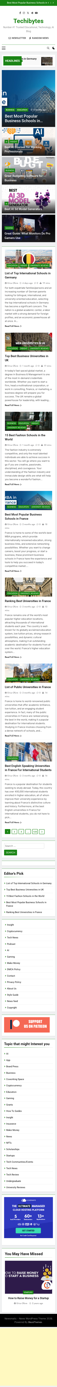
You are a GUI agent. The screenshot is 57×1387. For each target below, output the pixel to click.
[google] (32, 13)
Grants (9, 1104)
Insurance (11, 1123)
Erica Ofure (12, 283)
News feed (12, 1001)
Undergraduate (13, 1181)
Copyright (12, 1007)
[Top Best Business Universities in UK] (43, 63)
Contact (11, 975)
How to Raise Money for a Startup (28, 1298)
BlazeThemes (35, 1322)
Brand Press (12, 1066)
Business (10, 109)
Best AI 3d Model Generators (23, 209)
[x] (28, 13)
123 (35, 831)
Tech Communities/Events (19, 1162)
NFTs (9, 1142)
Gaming (9, 228)
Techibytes (28, 21)
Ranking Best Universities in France (28, 601)
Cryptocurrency (14, 931)
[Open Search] (48, 48)
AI (6, 141)
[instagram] (24, 13)
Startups (10, 1155)
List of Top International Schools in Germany (29, 883)
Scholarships (12, 1149)
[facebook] (20, 13)
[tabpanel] (28, 1283)
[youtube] (36, 13)
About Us (11, 988)
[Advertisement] (28, 1357)
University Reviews (39, 265)
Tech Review (12, 1174)
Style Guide (12, 995)
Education (22, 109)
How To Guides (14, 1111)
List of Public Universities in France (28, 687)
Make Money (13, 963)
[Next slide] (53, 3)
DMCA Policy (13, 969)
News (9, 1136)
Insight (13, 141)
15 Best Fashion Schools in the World (25, 896)
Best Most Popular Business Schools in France (27, 3)
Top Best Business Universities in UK (25, 889)
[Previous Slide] (49, 3)
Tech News (12, 937)
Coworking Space (15, 1079)
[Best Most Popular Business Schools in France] (28, 98)
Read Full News (12, 326)
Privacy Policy (14, 982)
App (8, 1060)
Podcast (11, 944)
